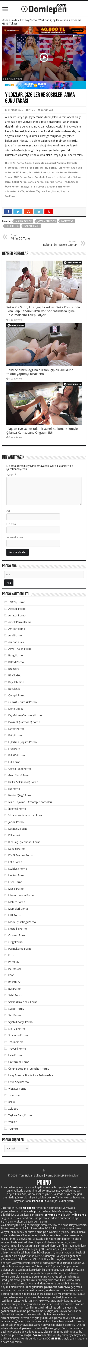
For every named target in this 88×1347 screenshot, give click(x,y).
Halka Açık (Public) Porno (23, 782)
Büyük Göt (14, 675)
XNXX (21, 191)
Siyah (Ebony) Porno (20, 1022)
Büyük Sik (14, 688)
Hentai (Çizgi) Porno (20, 795)
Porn (30, 177)
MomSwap (67, 221)
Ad (8, 511)
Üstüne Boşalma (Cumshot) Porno (28, 1068)
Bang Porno (15, 655)
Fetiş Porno (15, 735)
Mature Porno (16, 902)
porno (51, 1197)
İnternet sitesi (14, 537)
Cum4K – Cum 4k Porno (22, 702)
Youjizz (65, 191)
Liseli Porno (15, 882)
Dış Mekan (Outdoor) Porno (25, 715)
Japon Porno (16, 822)
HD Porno (21, 172)
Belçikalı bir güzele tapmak (60, 243)
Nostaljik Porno (17, 928)
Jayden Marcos (47, 221)
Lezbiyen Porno (17, 868)
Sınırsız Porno (53, 182)
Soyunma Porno (18, 1035)
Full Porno (63, 167)
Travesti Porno (17, 1048)
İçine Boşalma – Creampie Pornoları (30, 802)
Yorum (11, 474)
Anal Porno (15, 635)
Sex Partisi (14, 1015)
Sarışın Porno (36, 182)
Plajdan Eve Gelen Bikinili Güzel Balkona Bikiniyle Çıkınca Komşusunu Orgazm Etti (42, 431)
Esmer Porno (16, 728)
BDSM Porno (16, 662)
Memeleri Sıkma (18, 908)
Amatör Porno (17, 615)
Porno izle (39, 1201)
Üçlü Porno (15, 1055)
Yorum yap (47, 110)
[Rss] (44, 1170)
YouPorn (10, 196)
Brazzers (13, 668)
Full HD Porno (48, 167)
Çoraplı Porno (16, 695)
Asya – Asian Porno (20, 648)
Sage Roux (12, 226)
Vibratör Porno (17, 1088)
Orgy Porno (15, 942)
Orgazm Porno (17, 935)
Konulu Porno (16, 848)
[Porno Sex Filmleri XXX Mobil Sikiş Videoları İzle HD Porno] (44, 8)
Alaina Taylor (23, 221)
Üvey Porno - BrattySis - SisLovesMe (26, 186)
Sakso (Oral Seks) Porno (23, 1002)
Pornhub (40, 177)
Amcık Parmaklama (36, 163)
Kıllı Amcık (14, 835)
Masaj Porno (16, 888)
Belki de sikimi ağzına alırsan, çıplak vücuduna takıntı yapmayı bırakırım (39, 372)
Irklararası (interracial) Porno (26, 815)
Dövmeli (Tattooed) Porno (24, 722)
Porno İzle (52, 177)
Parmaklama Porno (20, 948)
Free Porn (33, 167)
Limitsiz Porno (58, 172)
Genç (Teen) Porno (19, 768)
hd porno (28, 1207)
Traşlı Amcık (70, 182)
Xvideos (30, 191)
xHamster (11, 191)
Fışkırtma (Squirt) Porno (22, 742)
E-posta (11, 524)
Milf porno (79, 1214)
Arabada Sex (16, 642)
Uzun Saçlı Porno (59, 186)
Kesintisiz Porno (38, 172)
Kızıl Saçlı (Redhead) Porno (24, 842)
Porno (44, 1183)
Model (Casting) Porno (22, 922)
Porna (36, 1335)
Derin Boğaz (15, 708)
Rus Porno (14, 988)
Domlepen (76, 1187)
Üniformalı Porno (18, 1062)
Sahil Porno (15, 995)
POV (10, 975)
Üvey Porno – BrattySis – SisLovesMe (30, 1075)
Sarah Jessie (31, 226)
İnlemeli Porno (17, 808)
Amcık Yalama (57, 163)
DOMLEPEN (53, 1338)
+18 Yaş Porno (28, 20)
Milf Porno (20, 177)
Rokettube (65, 177)
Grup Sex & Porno (19, 775)
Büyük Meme (16, 682)
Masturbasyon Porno (21, 895)
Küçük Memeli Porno (20, 855)
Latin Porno (15, 862)
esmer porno (53, 1214)
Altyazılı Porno (17, 608)
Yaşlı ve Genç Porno (47, 191)
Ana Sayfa (11, 20)
